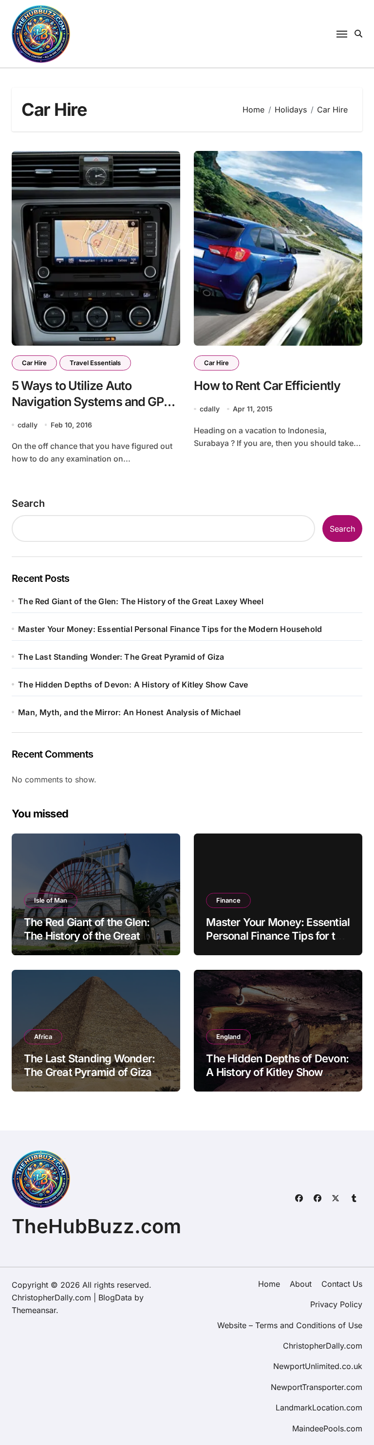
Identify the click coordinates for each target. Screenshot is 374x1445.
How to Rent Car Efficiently (267, 385)
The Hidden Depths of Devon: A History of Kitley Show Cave (133, 684)
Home (269, 1284)
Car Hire (34, 363)
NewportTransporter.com (316, 1387)
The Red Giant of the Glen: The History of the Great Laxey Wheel (140, 601)
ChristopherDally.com (322, 1346)
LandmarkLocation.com (319, 1407)
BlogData (115, 1297)
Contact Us (341, 1284)
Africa (43, 1036)
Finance (228, 900)
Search (28, 503)
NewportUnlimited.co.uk (317, 1366)
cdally (27, 425)
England (228, 1036)
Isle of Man (50, 900)
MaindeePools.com (327, 1428)
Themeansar (34, 1310)
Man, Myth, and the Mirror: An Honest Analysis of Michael (129, 712)
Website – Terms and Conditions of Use (289, 1325)
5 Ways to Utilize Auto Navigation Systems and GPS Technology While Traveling (91, 401)
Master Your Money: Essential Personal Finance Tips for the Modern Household (170, 629)
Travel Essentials (95, 363)
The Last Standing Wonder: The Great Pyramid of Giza (121, 657)
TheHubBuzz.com (96, 1226)
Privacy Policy (336, 1304)
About (301, 1284)
